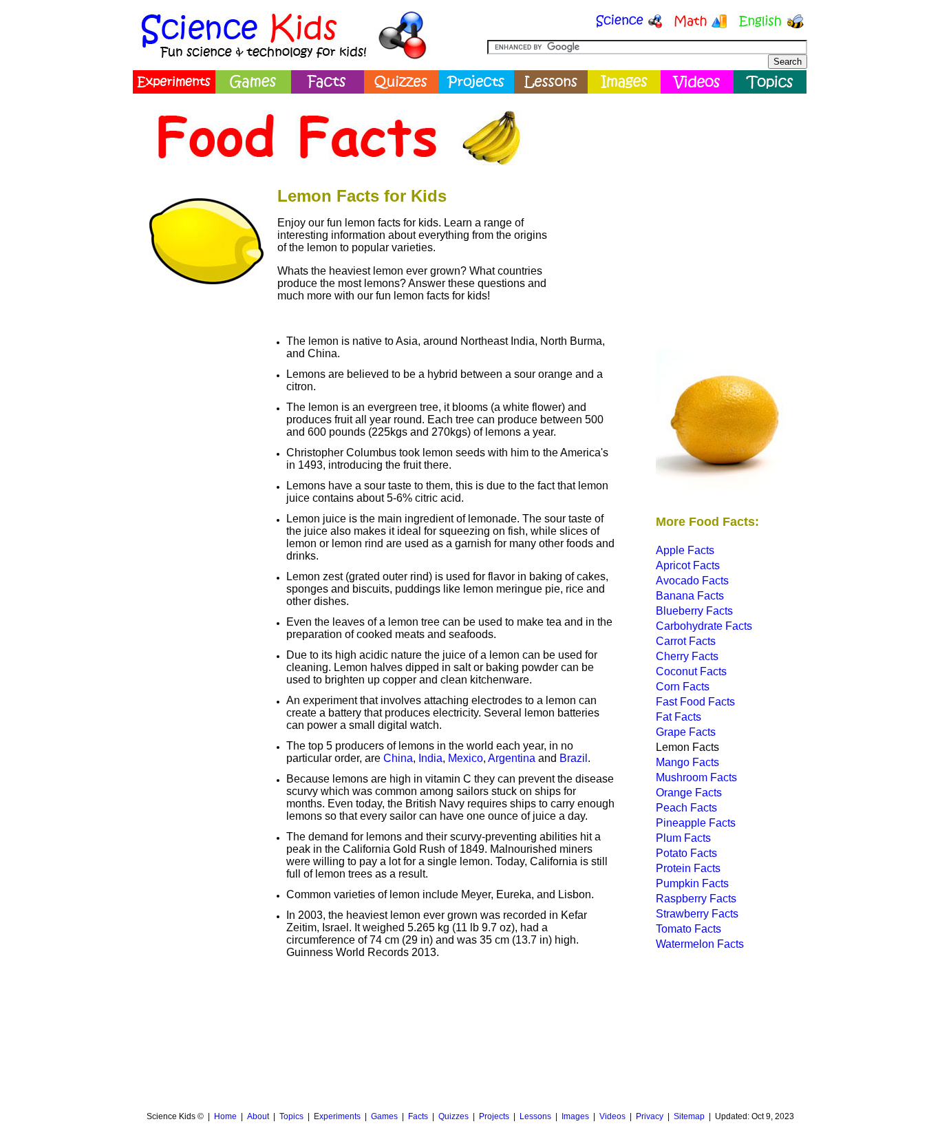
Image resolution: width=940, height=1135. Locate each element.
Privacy (649, 1116)
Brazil (573, 758)
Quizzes (453, 1116)
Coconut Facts (691, 671)
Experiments (337, 1116)
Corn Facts (682, 686)
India (430, 758)
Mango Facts (687, 762)
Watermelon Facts (700, 944)
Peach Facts (686, 808)
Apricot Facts (688, 565)
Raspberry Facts (696, 898)
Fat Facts (678, 717)
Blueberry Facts (694, 611)
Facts (418, 1116)
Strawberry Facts (697, 914)
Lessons (535, 1116)
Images (575, 1116)
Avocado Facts (692, 580)
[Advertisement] (680, 196)
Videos (612, 1116)
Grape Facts (686, 732)
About (258, 1116)
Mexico (465, 758)
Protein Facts (688, 868)
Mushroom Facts (696, 777)
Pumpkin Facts (692, 883)
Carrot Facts (686, 641)
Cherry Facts (687, 656)
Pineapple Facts (696, 823)
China (398, 758)
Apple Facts (685, 550)
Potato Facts (686, 853)
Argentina (511, 758)
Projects (494, 1116)
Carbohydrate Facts (704, 626)
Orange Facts (689, 792)
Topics (291, 1116)
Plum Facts (683, 838)
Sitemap (689, 1116)
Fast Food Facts (695, 702)
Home (225, 1116)
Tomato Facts (688, 929)
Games (384, 1116)
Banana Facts (690, 596)
